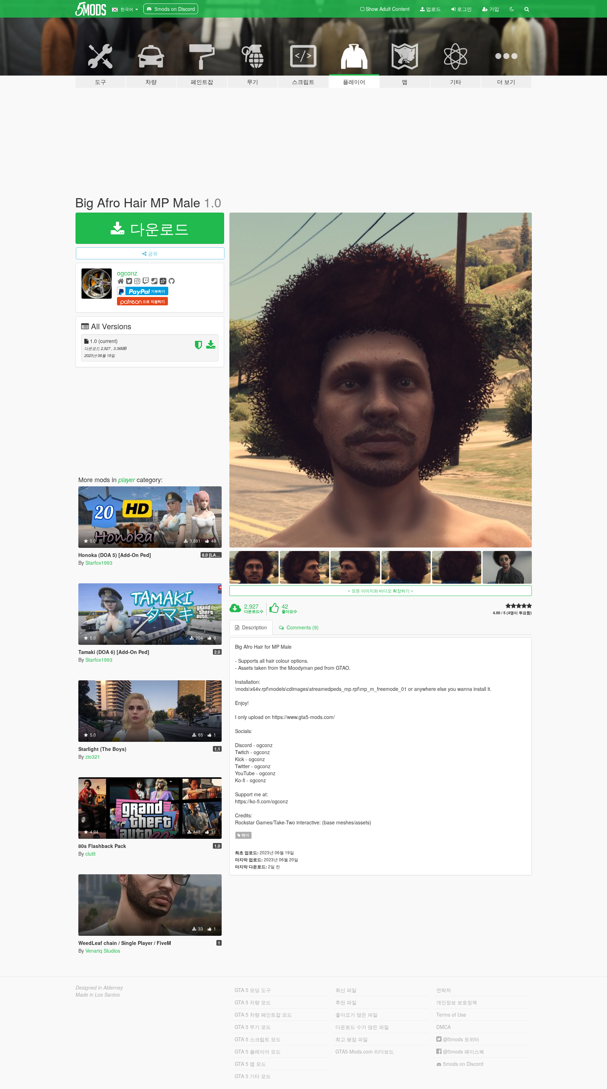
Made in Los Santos (98, 994)
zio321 (92, 756)
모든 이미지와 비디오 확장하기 (381, 591)
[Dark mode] (511, 9)
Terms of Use (451, 1014)
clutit (90, 853)
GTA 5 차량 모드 (253, 1002)
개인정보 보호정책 (456, 1002)
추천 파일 (346, 1002)
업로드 (433, 8)
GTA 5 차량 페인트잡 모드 (263, 1014)
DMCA (443, 1026)
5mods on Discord (462, 1063)
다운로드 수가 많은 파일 (362, 1026)
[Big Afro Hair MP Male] (380, 380)
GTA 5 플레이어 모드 (258, 1051)
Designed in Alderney (99, 987)
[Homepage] (120, 281)
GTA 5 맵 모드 (250, 1063)
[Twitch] (146, 281)
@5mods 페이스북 (463, 1051)
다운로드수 (253, 611)
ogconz (127, 272)
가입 (493, 8)
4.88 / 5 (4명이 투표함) (512, 613)
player (126, 479)
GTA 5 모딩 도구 (253, 989)
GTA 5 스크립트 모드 (258, 1039)
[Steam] (154, 281)
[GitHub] (171, 281)
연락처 (443, 989)
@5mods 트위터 (460, 1039)
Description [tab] (253, 627)
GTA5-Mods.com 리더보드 (364, 1051)
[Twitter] (129, 281)
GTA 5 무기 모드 (253, 1026)
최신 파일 (346, 989)
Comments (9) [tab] (301, 627)
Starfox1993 (98, 562)
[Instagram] (137, 281)
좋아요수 (289, 611)
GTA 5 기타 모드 (253, 1076)
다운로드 (157, 228)
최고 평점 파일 (351, 1039)
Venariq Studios (102, 950)
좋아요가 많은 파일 (356, 1014)
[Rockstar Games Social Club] (163, 281)
